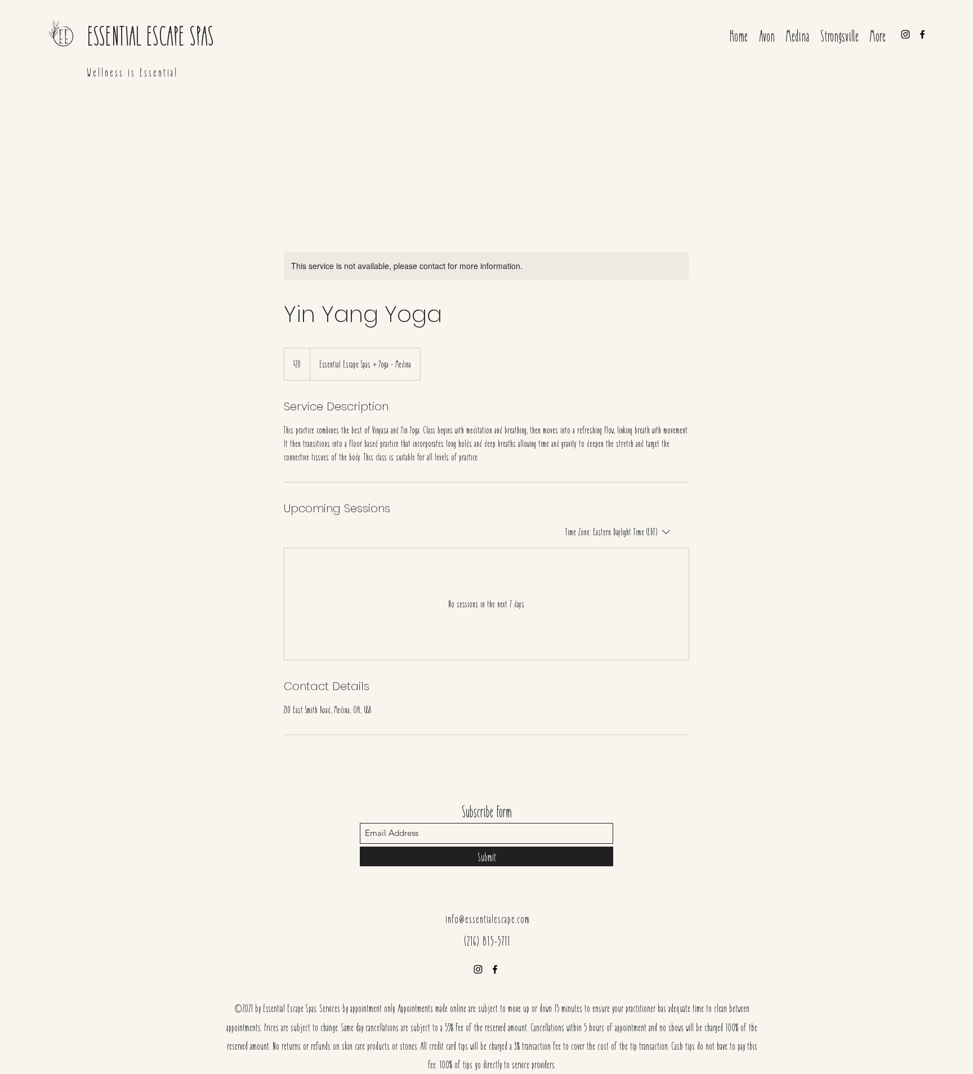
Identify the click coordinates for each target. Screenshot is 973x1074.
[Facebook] (922, 34)
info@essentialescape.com (487, 918)
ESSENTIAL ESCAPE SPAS (150, 35)
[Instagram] (905, 34)
